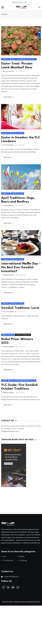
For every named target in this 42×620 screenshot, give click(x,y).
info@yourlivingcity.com (11, 576)
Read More (7, 97)
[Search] (40, 7)
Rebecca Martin (8, 275)
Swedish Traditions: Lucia (20, 307)
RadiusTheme (35, 602)
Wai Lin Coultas (8, 71)
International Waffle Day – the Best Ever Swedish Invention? (21, 267)
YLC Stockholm (8, 145)
